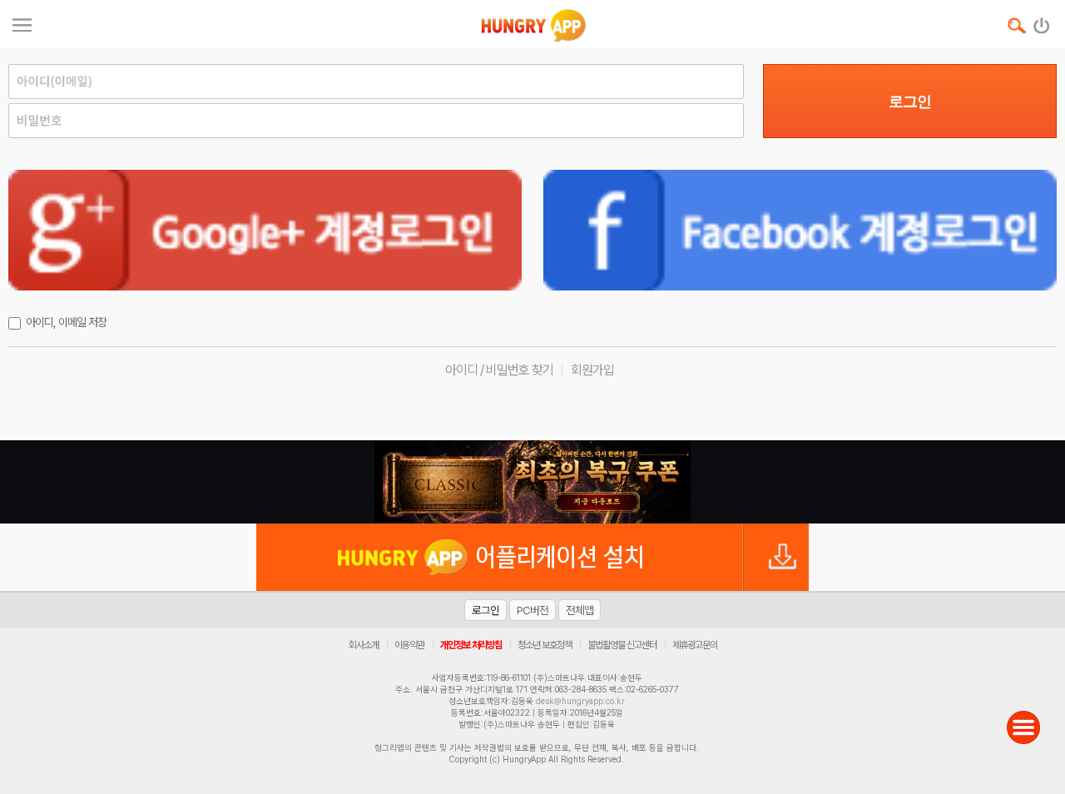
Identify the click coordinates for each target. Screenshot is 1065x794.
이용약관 (409, 645)
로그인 (910, 101)
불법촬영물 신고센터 (621, 645)
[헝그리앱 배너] (532, 482)
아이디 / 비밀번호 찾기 (499, 370)
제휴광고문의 (694, 645)
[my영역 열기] (22, 23)
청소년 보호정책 (545, 645)
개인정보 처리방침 (471, 645)
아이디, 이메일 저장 (66, 322)
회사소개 (364, 645)
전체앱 (579, 610)
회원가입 (592, 370)
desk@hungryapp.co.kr (580, 701)
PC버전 (532, 610)
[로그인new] (1042, 21)
